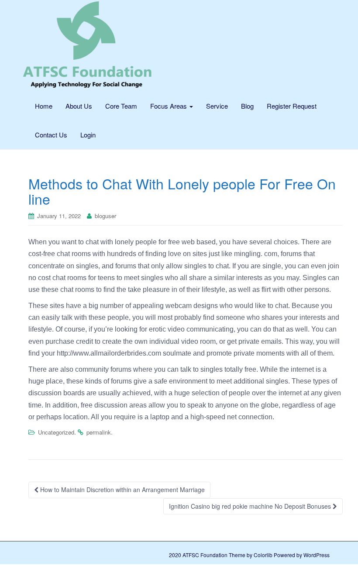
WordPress (316, 554)
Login (88, 134)
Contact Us (51, 134)
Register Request (292, 105)
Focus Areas (169, 105)
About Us (78, 105)
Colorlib (263, 554)
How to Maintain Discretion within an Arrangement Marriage (121, 489)
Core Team (121, 105)
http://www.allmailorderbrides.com (109, 353)
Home (43, 105)
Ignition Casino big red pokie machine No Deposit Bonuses (251, 506)
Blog (247, 105)
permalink (98, 432)
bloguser (105, 216)
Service (217, 105)
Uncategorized (56, 432)
